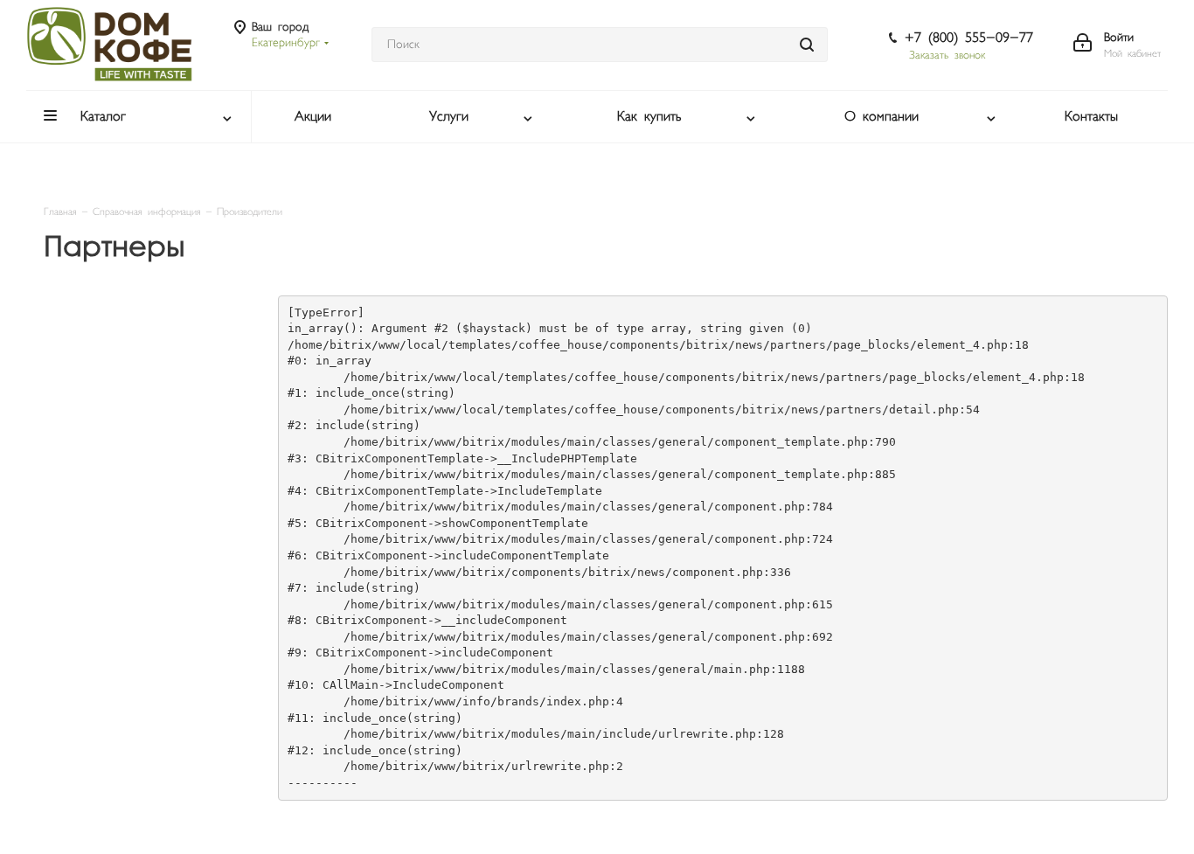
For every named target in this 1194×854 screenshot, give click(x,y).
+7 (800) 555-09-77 (969, 38)
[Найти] (807, 44)
